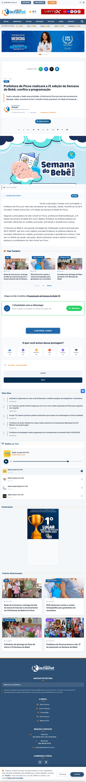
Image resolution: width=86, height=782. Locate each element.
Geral (10, 79)
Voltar (43, 373)
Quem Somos (26, 2)
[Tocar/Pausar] (6, 461)
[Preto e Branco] (38, 130)
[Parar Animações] (67, 130)
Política (51, 21)
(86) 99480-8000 (50, 737)
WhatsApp (75, 308)
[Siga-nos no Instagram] (80, 2)
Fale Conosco (44, 717)
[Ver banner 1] (40, 54)
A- (19, 130)
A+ (28, 130)
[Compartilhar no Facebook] (46, 69)
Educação (39, 21)
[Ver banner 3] (44, 54)
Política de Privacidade (15, 778)
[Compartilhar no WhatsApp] (41, 69)
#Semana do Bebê (21, 365)
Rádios (53, 2)
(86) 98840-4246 (38, 737)
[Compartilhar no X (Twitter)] (52, 69)
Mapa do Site (44, 721)
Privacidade (44, 712)
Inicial (6, 21)
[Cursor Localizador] (62, 130)
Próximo (49, 285)
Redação (15, 107)
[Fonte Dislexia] (43, 130)
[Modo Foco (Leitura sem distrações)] (53, 130)
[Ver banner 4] (46, 54)
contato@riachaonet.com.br (21, 109)
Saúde (61, 21)
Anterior (37, 285)
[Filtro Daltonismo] (58, 130)
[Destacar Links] (48, 130)
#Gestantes (11, 365)
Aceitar (77, 774)
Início (5, 79)
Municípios (17, 21)
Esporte (71, 21)
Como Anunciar (39, 2)
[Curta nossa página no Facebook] (83, 2)
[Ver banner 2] (42, 54)
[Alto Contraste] (34, 130)
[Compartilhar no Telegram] (57, 69)
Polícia (28, 21)
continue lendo (43, 331)
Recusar (63, 774)
